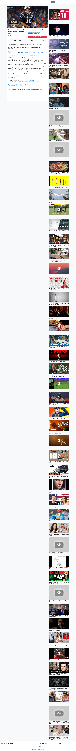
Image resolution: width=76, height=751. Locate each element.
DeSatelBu (10, 2)
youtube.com (41, 749)
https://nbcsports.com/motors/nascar (16, 85)
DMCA (40, 745)
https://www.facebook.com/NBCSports (29, 79)
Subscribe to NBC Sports (37, 36)
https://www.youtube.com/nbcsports (45, 69)
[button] (53, 2)
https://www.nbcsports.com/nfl (30, 55)
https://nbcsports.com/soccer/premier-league (17, 87)
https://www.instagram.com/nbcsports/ (30, 81)
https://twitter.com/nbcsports (27, 80)
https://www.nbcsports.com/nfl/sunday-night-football (19, 84)
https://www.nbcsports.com (21, 77)
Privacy (40, 746)
